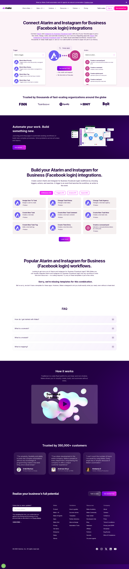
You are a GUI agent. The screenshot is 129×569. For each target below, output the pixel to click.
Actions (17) (72, 193)
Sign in (110, 8)
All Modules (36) (46, 193)
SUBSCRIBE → (17, 522)
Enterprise (56, 532)
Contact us (107, 515)
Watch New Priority (25, 60)
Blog (88, 522)
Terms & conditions (109, 522)
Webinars (89, 525)
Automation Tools (74, 525)
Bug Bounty (107, 532)
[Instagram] (101, 549)
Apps (54, 519)
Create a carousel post (97, 60)
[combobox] (14, 55)
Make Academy (91, 509)
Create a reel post (96, 79)
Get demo (56, 528)
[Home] (7, 8)
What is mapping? (21, 347)
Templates (72, 515)
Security (89, 535)
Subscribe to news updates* (22, 505)
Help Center (90, 515)
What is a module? (21, 337)
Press (105, 519)
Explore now (88, 2)
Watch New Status (25, 67)
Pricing (86, 8)
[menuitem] (27, 8)
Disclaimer (106, 528)
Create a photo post (96, 73)
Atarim (39, 34)
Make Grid (56, 522)
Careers (106, 512)
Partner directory (74, 519)
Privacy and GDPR (109, 525)
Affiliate (89, 528)
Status (55, 535)
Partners (89, 532)
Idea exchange (73, 522)
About (105, 509)
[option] (29, 62)
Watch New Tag (24, 74)
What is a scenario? (22, 328)
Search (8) (84, 193)
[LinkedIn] (110, 549)
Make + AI (56, 512)
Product (55, 509)
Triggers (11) (60, 193)
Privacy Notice (36, 518)
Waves (55, 538)
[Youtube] (115, 549)
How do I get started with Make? (27, 319)
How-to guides (73, 509)
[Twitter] (106, 549)
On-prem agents (91, 538)
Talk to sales (101, 8)
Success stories (74, 512)
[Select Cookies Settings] (3, 566)
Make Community (91, 512)
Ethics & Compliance (109, 535)
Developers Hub (91, 519)
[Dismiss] (126, 2)
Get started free (121, 8)
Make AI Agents (57, 515)
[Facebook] (97, 549)
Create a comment (96, 67)
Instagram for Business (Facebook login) (58, 34)
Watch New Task (24, 80)
